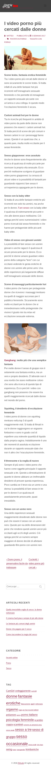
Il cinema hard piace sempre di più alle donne (24, 618)
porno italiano (29, 714)
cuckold (34, 691)
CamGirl (10, 691)
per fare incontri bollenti (30, 710)
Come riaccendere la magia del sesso (21, 634)
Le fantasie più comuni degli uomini (20, 624)
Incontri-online (12, 657)
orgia (20, 710)
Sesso (8, 668)
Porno (23, 39)
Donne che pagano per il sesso (18, 629)
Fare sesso (24, 208)
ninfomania (39, 704)
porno (7, 42)
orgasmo (12, 709)
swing (9, 749)
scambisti (18, 724)
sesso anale (10, 730)
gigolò (33, 704)
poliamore (11, 715)
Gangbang (10, 360)
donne (11, 696)
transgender (21, 749)
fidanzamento (25, 704)
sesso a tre (23, 729)
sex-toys (40, 744)
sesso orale (32, 744)
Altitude (21, 763)
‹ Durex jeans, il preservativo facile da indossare (17, 563)
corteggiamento (23, 691)
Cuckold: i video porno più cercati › (36, 563)
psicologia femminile (20, 720)
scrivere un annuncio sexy (33, 725)
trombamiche (32, 749)
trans (14, 749)
